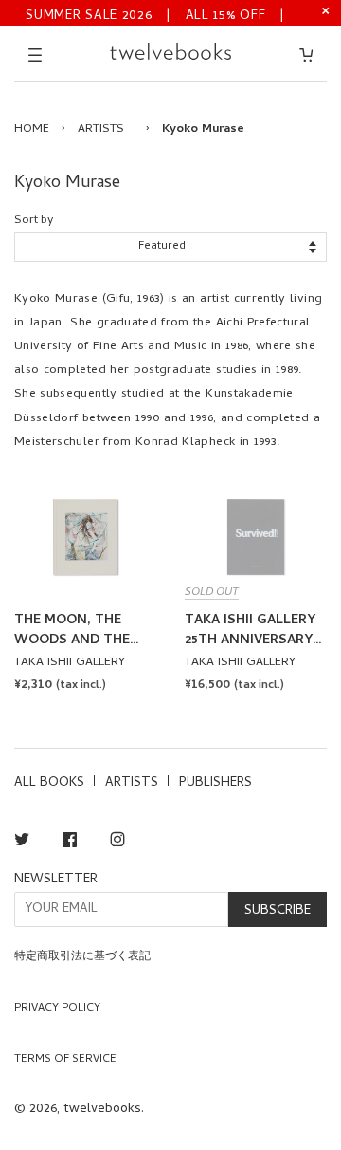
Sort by (33, 221)
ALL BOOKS (49, 783)
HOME (31, 129)
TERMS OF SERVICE (65, 1059)
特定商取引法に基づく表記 (82, 957)
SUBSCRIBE (277, 911)
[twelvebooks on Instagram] (117, 843)
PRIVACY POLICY (57, 1008)
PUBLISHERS (215, 783)
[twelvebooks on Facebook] (70, 843)
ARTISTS (101, 129)
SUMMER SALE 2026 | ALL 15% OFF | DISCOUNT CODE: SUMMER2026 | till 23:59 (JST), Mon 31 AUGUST (156, 15)
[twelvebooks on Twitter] (21, 843)
